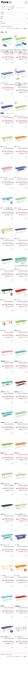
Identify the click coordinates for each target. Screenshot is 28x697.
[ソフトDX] (7, 567)
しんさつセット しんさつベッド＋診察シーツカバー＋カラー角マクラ (20, 84)
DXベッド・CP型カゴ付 (6, 208)
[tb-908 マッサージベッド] (20, 108)
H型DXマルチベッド (6, 483)
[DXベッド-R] (20, 200)
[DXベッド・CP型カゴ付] (7, 200)
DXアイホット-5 (5, 544)
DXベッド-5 (17, 177)
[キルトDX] (20, 567)
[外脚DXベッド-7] (7, 414)
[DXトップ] (7, 261)
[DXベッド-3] (20, 138)
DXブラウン (3, 330)
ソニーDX (16, 544)
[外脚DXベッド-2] (7, 383)
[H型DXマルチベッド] (7, 475)
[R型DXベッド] (7, 445)
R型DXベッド (4, 453)
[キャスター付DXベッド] (20, 506)
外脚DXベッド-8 (18, 422)
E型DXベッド (4, 514)
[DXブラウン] (7, 322)
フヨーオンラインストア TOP (8, 6)
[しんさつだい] (7, 75)
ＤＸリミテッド (4, 116)
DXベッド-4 (4, 177)
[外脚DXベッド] (20, 353)
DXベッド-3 (17, 146)
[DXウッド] (7, 291)
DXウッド (3, 299)
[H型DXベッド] (20, 322)
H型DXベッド (17, 330)
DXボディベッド (5, 238)
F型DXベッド (17, 483)
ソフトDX (3, 575)
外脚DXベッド (17, 361)
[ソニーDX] (20, 537)
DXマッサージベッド (19, 116)
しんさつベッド (4, 82)
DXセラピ (16, 269)
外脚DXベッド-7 (5, 422)
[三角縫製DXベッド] (20, 598)
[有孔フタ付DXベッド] (7, 628)
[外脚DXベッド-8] (20, 414)
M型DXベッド (17, 453)
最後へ (25, 28)
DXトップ (3, 269)
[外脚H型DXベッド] (7, 353)
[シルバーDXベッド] (20, 628)
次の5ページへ (19, 28)
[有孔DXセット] (20, 41)
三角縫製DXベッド (18, 606)
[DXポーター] (20, 230)
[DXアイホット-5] (7, 537)
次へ (14, 28)
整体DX (2, 606)
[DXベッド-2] (7, 138)
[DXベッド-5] (20, 169)
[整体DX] (7, 598)
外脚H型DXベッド (5, 361)
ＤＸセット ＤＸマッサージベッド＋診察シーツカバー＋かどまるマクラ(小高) (7, 51)
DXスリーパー (17, 299)
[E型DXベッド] (7, 506)
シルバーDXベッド (18, 636)
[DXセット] (7, 41)
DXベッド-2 (4, 146)
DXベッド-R (17, 208)
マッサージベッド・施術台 (8, 7)
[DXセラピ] (20, 261)
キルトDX (16, 575)
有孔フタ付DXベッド (6, 636)
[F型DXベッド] (20, 475)
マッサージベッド (20, 7)
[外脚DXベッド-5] (20, 383)
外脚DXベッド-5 (18, 391)
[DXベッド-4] (7, 169)
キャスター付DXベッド (20, 514)
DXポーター (17, 238)
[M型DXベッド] (20, 445)
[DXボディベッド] (7, 230)
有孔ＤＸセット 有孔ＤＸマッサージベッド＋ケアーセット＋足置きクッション (20, 51)
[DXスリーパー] (20, 291)
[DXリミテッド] (7, 108)
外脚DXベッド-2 (5, 391)
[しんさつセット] (20, 75)
